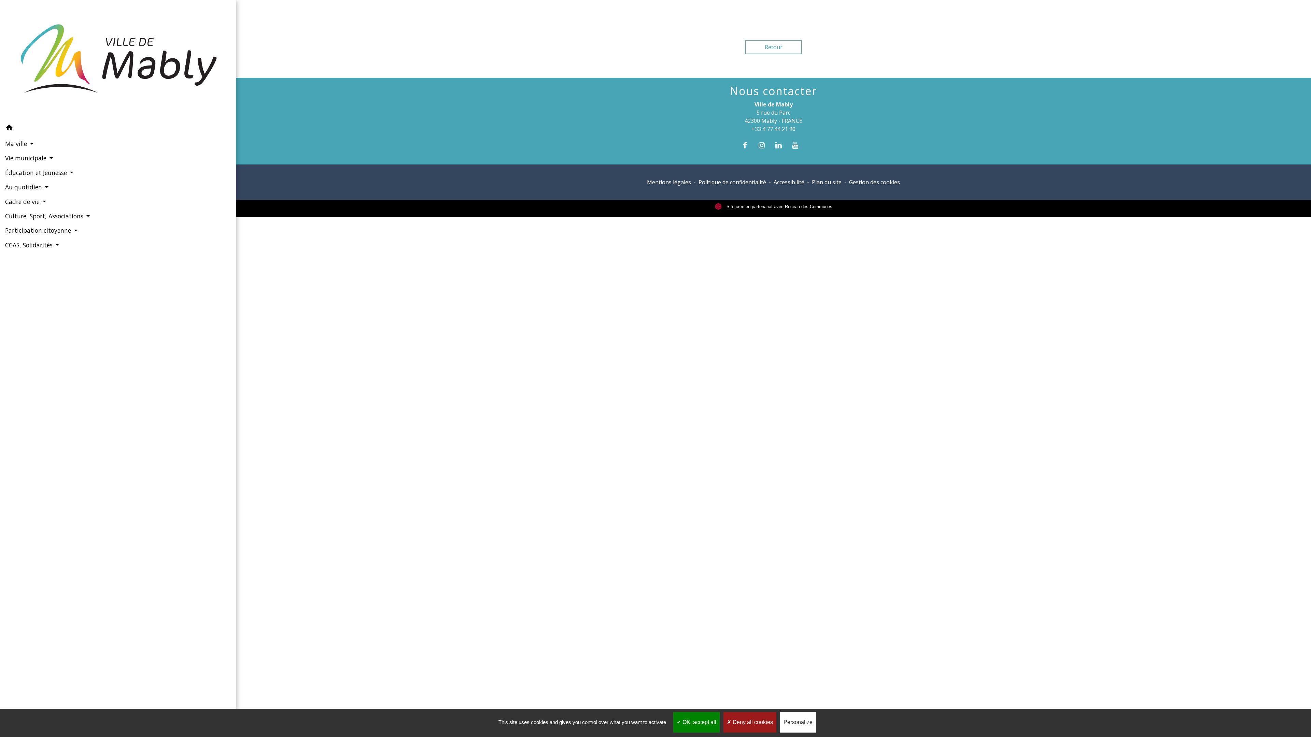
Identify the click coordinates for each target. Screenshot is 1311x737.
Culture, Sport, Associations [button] (45, 216)
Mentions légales (669, 182)
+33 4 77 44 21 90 (773, 129)
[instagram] (765, 145)
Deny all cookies (752, 722)
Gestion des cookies (874, 182)
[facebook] (748, 145)
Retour (774, 47)
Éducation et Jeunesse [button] (37, 173)
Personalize (798, 722)
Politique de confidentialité (732, 182)
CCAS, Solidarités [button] (29, 245)
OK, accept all (698, 722)
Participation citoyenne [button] (39, 230)
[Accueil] (118, 60)
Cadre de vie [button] (23, 202)
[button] (118, 128)
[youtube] (798, 145)
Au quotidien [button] (24, 187)
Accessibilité (789, 182)
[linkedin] (782, 145)
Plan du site (827, 182)
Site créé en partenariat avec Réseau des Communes (778, 206)
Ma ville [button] (17, 144)
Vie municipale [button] (26, 158)
